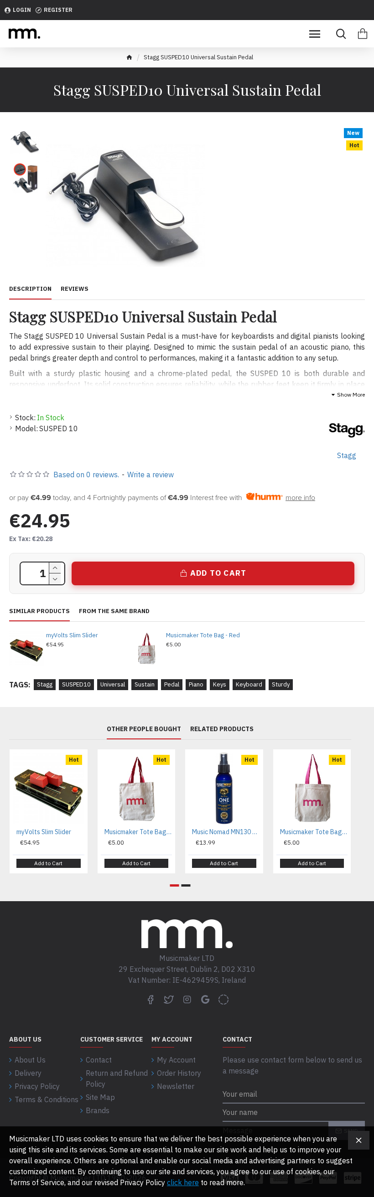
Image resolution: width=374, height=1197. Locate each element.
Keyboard (249, 684)
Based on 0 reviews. (86, 474)
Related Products (222, 729)
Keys (219, 684)
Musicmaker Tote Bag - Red (203, 635)
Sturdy (281, 684)
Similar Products (39, 611)
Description (30, 289)
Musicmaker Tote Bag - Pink (314, 832)
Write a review (150, 474)
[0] (362, 33)
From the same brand (114, 611)
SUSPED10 (76, 684)
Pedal (171, 684)
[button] (174, 885)
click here (183, 1182)
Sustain (145, 684)
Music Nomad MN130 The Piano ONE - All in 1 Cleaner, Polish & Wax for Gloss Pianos (226, 832)
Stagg (44, 684)
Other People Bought (144, 729)
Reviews (74, 289)
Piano (196, 684)
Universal (112, 684)
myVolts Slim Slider (72, 635)
